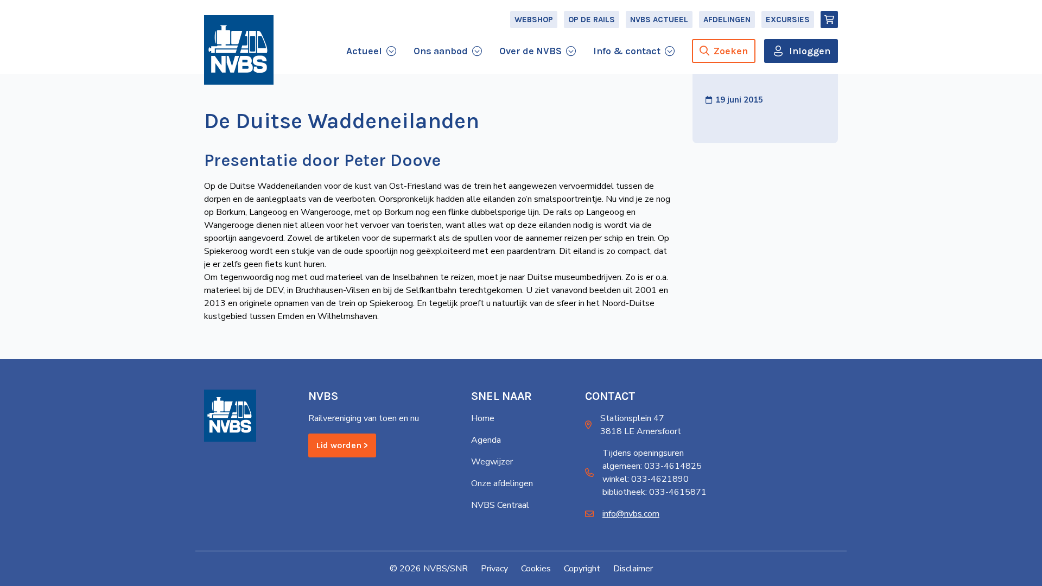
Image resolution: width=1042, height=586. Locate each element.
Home (482, 418)
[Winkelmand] (829, 19)
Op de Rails (591, 19)
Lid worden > (342, 445)
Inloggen (809, 51)
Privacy (494, 569)
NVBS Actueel (659, 19)
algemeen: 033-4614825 (652, 466)
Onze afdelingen (502, 483)
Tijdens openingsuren (643, 453)
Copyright (582, 569)
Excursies (788, 19)
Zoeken (731, 51)
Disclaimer (633, 569)
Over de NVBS (530, 51)
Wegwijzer (492, 462)
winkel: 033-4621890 (645, 479)
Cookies (536, 569)
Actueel (364, 51)
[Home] (239, 50)
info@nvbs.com (630, 514)
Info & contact (626, 51)
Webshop (533, 19)
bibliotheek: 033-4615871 (654, 492)
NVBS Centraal (500, 505)
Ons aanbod (441, 51)
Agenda (486, 440)
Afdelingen (727, 19)
